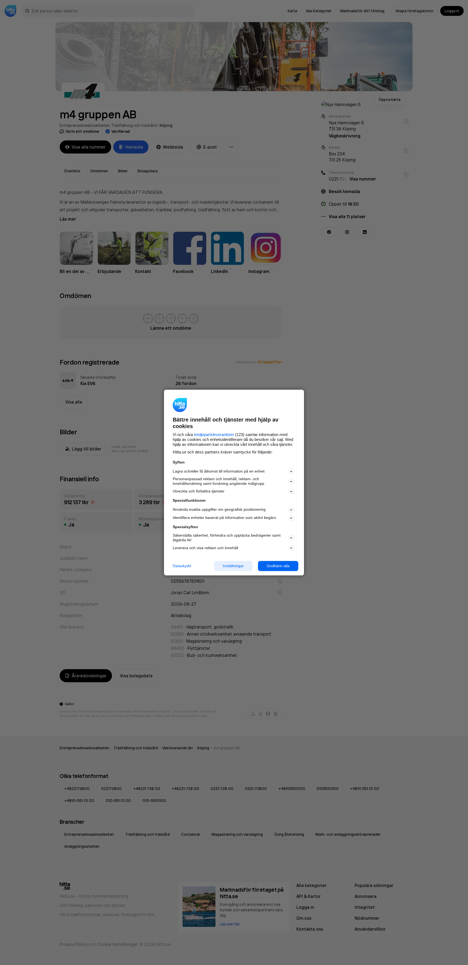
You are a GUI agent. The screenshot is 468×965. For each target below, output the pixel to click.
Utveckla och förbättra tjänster (198, 491)
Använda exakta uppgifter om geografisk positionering (219, 509)
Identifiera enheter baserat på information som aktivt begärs (224, 518)
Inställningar (233, 566)
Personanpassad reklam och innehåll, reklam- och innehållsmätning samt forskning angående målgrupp (218, 481)
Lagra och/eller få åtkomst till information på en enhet (219, 471)
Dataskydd (182, 566)
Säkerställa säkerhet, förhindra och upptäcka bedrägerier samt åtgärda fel (227, 537)
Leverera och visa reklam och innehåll (205, 548)
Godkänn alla (278, 566)
